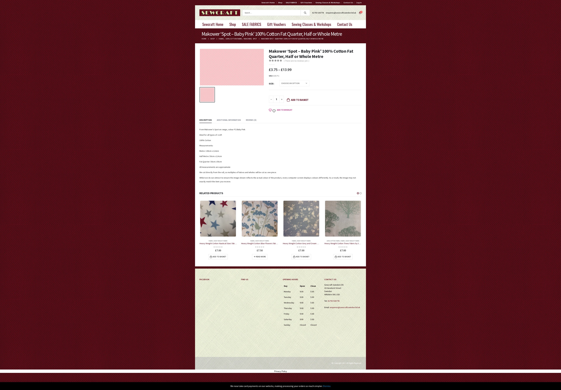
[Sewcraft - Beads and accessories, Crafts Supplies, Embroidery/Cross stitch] (219, 12)
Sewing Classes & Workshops (328, 2)
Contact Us (348, 2)
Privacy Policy (280, 371)
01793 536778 (333, 301)
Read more (219, 256)
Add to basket (300, 100)
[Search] (305, 13)
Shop (280, 2)
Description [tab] (205, 120)
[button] (358, 193)
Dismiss (327, 386)
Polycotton (349, 241)
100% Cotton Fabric (291, 241)
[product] (218, 219)
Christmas (336, 241)
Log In (359, 2)
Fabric (211, 241)
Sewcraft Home (268, 2)
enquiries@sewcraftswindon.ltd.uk (341, 12)
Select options (344, 256)
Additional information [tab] (229, 120)
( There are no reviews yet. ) (296, 60)
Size (271, 83)
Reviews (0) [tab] (251, 120)
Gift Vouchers (306, 2)
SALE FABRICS (291, 2)
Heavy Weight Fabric (220, 241)
